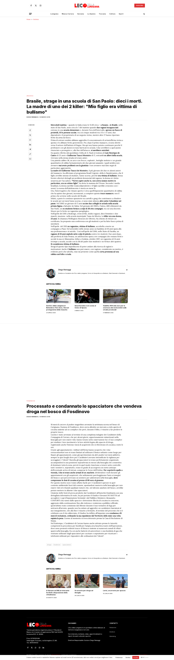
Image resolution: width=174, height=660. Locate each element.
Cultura (112, 14)
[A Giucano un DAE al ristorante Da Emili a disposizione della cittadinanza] (58, 581)
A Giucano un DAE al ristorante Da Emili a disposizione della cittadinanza (57, 593)
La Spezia (91, 14)
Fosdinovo (31, 401)
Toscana (102, 14)
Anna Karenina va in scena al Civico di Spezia (85, 307)
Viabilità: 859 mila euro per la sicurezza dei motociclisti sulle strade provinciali (114, 308)
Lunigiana (54, 14)
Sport (121, 14)
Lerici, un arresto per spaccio (114, 590)
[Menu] (30, 14)
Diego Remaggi (32, 117)
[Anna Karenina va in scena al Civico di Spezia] (87, 296)
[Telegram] (30, 149)
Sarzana (80, 14)
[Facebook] (30, 130)
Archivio (30, 96)
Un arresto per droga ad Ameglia (84, 591)
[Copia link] (30, 154)
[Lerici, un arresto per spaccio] (115, 581)
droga (49, 545)
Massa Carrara (68, 14)
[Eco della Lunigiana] (87, 5)
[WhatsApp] (30, 140)
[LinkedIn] (30, 145)
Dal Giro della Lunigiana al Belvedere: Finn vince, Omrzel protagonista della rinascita (57, 308)
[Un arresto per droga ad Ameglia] (87, 581)
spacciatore (67, 545)
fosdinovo (57, 545)
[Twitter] (30, 135)
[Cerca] (144, 14)
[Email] (30, 159)
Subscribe (139, 5)
